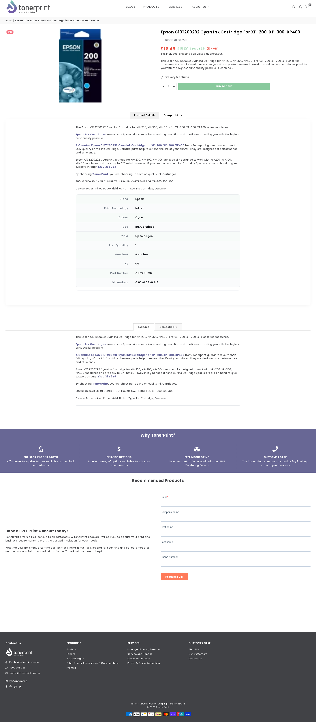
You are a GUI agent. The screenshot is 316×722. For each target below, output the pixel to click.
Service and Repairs (139, 654)
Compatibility (173, 115)
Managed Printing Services (144, 649)
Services (175, 7)
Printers (71, 649)
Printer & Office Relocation (143, 663)
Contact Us (195, 658)
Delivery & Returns (176, 77)
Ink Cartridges (75, 658)
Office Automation (138, 658)
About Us (199, 7)
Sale (10, 32)
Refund (143, 703)
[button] (307, 6)
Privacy (152, 703)
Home (8, 20)
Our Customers (198, 654)
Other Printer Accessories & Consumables (93, 663)
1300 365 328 (17, 667)
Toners (71, 654)
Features (143, 327)
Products (151, 7)
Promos (71, 668)
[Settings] (300, 6)
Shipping (184, 53)
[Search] (294, 6)
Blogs (131, 7)
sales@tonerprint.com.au (25, 673)
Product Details (144, 115)
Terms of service (177, 703)
